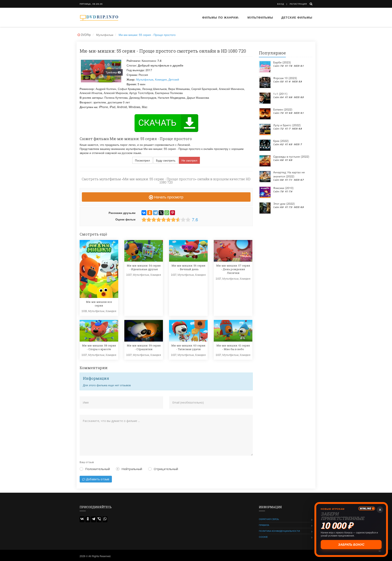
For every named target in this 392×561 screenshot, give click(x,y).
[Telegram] (155, 212)
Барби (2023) (282, 62)
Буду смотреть (165, 160)
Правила (264, 525)
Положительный (97, 469)
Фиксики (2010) (283, 188)
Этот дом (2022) (284, 203)
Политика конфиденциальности (279, 530)
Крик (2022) (281, 141)
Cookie (263, 536)
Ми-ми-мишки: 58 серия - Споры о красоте (99, 347)
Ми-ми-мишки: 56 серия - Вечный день (188, 267)
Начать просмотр (168, 196)
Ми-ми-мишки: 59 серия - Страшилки (144, 347)
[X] (161, 212)
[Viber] (99, 519)
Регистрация (298, 3)
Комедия (161, 79)
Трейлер (112, 72)
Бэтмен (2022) (282, 109)
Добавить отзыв (97, 479)
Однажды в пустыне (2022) (291, 156)
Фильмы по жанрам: (220, 17)
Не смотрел (189, 160)
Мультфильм (144, 79)
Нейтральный (131, 469)
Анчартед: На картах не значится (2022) (289, 174)
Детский (173, 79)
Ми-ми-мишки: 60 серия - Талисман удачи (188, 347)
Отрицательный (166, 469)
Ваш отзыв (87, 462)
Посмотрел (142, 160)
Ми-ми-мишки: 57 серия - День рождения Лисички (233, 269)
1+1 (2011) (280, 94)
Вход (280, 3)
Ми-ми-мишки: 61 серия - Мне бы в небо (233, 347)
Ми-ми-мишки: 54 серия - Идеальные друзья (144, 267)
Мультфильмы (260, 17)
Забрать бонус (351, 544)
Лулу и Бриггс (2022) (287, 125)
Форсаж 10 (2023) (285, 78)
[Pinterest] (172, 212)
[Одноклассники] (149, 212)
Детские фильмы (296, 17)
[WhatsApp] (166, 212)
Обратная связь (269, 519)
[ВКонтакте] (143, 212)
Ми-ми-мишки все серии (99, 303)
